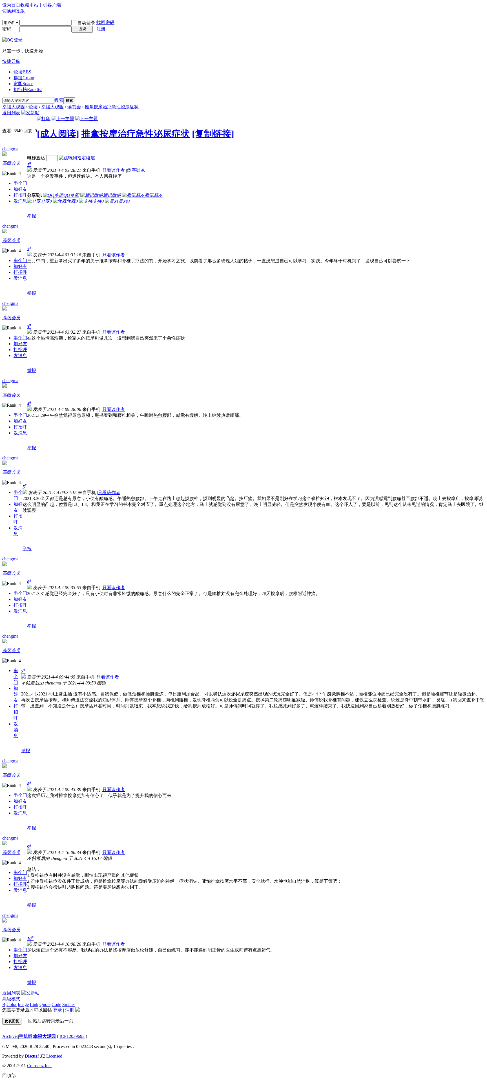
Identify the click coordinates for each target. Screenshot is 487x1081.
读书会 (74, 106)
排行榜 (28, 89)
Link (34, 1004)
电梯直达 (36, 157)
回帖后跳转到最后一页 (50, 1020)
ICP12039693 (72, 1036)
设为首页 (11, 5)
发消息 (20, 201)
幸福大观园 (13, 106)
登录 (57, 1010)
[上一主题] (63, 118)
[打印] (43, 118)
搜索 (58, 100)
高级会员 (11, 163)
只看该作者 (113, 170)
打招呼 (20, 195)
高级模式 (11, 998)
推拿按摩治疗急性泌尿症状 (112, 106)
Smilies (68, 1004)
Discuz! (32, 1056)
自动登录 (86, 22)
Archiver (10, 1036)
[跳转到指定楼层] (77, 157)
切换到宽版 (13, 10)
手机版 (25, 1036)
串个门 (20, 183)
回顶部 (9, 1075)
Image (23, 1004)
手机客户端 (49, 5)
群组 (24, 77)
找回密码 (105, 22)
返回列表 (11, 112)
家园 (23, 83)
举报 (31, 215)
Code (56, 1004)
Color (11, 1004)
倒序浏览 (136, 170)
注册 (100, 29)
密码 (6, 29)
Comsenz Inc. (39, 1065)
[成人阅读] (58, 134)
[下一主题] (86, 118)
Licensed (54, 1056)
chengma (10, 148)
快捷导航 (11, 61)
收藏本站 (29, 5)
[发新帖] (30, 112)
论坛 (22, 71)
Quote (44, 1004)
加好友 (20, 189)
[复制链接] (213, 134)
